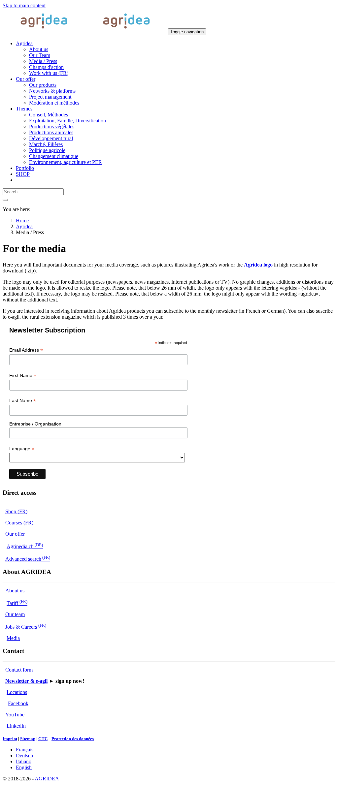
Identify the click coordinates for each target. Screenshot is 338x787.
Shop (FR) (16, 511)
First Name (22, 375)
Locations (17, 692)
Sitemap (27, 738)
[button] (24, 43)
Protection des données (72, 738)
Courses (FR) (19, 522)
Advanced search (27, 559)
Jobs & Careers (25, 627)
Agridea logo (258, 265)
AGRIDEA (47, 778)
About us (14, 590)
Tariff (17, 603)
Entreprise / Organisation (35, 423)
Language (21, 449)
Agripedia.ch (25, 546)
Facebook (18, 703)
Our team (15, 614)
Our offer (15, 534)
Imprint (10, 738)
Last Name (22, 400)
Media (13, 638)
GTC (43, 738)
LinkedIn (16, 726)
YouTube (14, 714)
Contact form (19, 670)
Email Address (26, 350)
